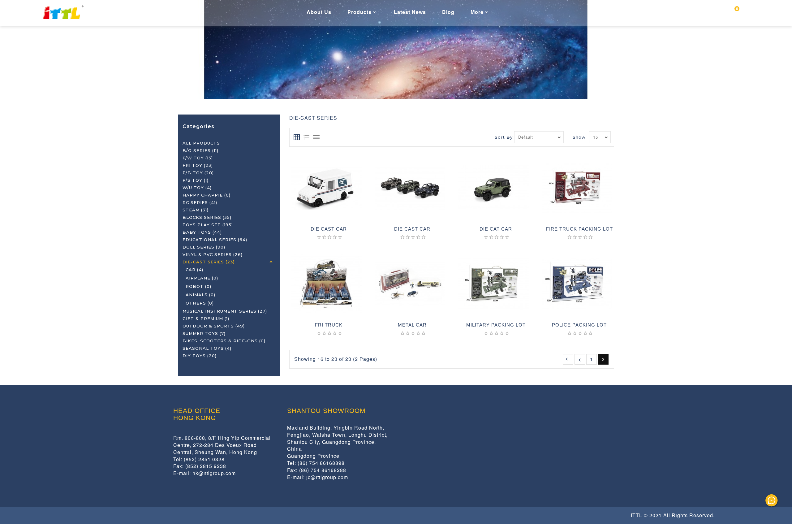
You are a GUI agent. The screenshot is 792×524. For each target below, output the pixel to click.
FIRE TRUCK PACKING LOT (579, 229)
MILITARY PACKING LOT (496, 325)
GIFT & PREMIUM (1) (206, 318)
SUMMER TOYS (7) (204, 333)
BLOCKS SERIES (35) (207, 217)
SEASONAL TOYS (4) (207, 348)
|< (568, 359)
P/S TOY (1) (196, 180)
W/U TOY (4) (197, 187)
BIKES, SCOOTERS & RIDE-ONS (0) (224, 340)
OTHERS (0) (200, 303)
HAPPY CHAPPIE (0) (206, 195)
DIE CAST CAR (329, 229)
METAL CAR (412, 325)
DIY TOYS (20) (200, 355)
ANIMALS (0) (200, 294)
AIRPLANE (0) (202, 277)
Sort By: (504, 137)
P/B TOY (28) (198, 172)
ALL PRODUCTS (201, 143)
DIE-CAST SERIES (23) (209, 261)
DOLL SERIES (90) (204, 247)
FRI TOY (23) (198, 165)
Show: (580, 137)
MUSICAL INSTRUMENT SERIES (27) (225, 311)
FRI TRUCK (328, 325)
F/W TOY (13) (198, 157)
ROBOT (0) (198, 286)
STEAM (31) (196, 209)
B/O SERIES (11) (200, 150)
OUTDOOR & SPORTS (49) (214, 325)
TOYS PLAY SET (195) (208, 224)
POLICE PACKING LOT (579, 325)
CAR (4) (194, 269)
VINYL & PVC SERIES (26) (213, 254)
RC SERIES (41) (200, 202)
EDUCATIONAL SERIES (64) (215, 239)
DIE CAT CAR (496, 229)
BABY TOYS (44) (202, 232)
